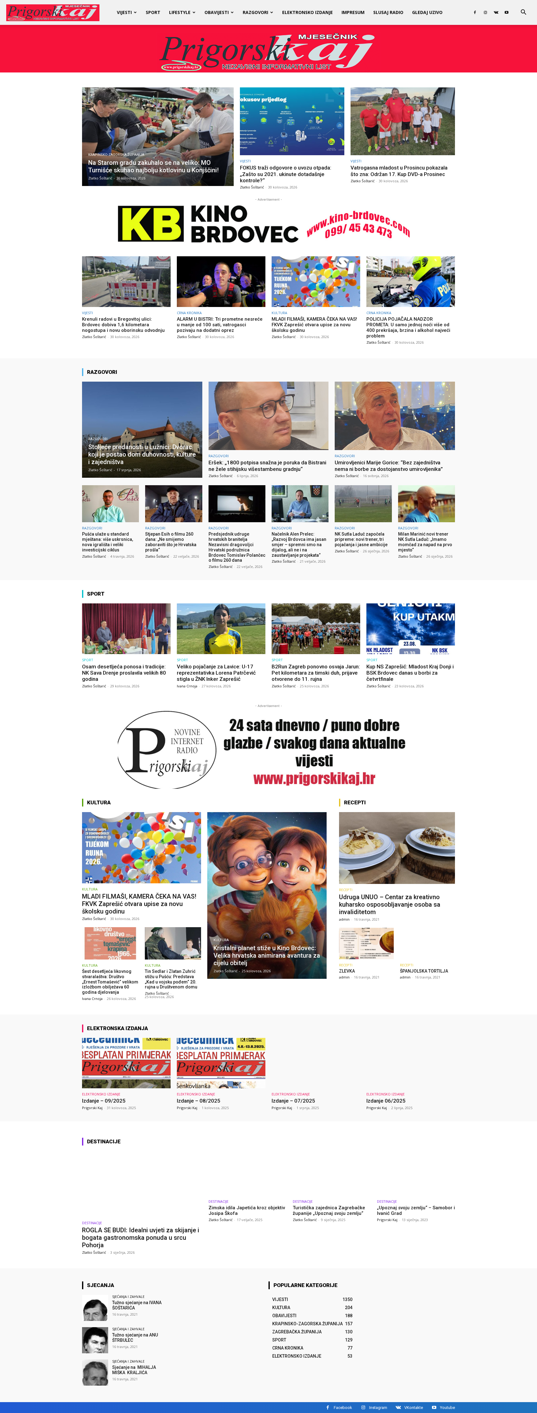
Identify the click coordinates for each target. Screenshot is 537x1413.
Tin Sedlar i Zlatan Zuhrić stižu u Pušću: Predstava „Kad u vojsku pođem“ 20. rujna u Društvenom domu (171, 979)
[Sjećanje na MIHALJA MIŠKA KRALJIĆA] (95, 1373)
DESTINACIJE (92, 1223)
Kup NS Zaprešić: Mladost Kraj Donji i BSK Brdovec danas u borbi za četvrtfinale (410, 672)
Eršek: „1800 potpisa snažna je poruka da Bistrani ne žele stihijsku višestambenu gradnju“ (267, 465)
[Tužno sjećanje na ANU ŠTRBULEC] (95, 1340)
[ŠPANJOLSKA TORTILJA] (427, 943)
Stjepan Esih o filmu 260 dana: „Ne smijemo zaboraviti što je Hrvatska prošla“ (170, 542)
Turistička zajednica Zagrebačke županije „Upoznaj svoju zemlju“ (329, 1210)
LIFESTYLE (179, 12)
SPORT (153, 12)
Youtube (447, 1407)
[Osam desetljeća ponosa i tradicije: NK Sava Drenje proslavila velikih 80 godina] (126, 628)
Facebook (343, 1407)
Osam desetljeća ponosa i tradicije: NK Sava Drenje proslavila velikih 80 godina (124, 672)
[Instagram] (485, 12)
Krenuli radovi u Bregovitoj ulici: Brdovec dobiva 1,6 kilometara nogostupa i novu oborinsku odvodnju (123, 324)
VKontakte (413, 1407)
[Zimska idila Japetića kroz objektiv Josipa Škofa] (248, 1173)
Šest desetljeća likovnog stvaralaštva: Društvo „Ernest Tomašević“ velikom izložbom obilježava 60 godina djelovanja (110, 982)
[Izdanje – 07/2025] (316, 1063)
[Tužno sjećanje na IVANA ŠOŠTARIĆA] (95, 1308)
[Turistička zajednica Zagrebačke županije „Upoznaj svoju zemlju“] (332, 1173)
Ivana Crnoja (187, 686)
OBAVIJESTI (216, 12)
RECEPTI (345, 889)
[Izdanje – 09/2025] (126, 1063)
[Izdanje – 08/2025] (221, 1063)
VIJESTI (124, 12)
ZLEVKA (347, 971)
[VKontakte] (496, 12)
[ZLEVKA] (366, 943)
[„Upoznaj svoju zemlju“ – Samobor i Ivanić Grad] (416, 1173)
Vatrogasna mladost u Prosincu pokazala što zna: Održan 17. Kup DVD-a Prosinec (399, 171)
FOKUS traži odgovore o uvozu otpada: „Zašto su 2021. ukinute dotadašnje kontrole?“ (285, 174)
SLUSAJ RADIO (388, 12)
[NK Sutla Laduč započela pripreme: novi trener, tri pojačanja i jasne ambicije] (363, 503)
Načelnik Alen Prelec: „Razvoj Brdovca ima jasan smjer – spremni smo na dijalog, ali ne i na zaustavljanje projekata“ (299, 544)
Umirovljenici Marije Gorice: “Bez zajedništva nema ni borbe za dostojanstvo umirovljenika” (389, 465)
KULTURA (279, 312)
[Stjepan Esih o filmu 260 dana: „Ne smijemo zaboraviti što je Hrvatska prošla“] (173, 503)
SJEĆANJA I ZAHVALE (128, 1296)
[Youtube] (506, 12)
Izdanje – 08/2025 (198, 1101)
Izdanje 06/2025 (386, 1101)
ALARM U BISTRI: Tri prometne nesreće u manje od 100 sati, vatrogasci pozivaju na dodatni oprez (220, 324)
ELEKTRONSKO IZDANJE (307, 12)
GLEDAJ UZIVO (427, 12)
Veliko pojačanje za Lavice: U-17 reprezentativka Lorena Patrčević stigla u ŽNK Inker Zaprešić (216, 672)
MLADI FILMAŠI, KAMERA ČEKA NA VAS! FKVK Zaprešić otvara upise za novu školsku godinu (314, 324)
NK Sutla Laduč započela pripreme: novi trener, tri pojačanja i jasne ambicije (361, 539)
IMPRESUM (353, 12)
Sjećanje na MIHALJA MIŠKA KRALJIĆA (134, 1370)
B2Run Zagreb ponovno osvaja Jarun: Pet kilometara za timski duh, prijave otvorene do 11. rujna (316, 672)
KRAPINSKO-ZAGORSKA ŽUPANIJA (116, 155)
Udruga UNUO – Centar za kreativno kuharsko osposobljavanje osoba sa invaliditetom (389, 904)
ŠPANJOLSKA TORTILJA (424, 971)
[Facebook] (475, 12)
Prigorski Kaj (92, 1107)
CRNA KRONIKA (189, 312)
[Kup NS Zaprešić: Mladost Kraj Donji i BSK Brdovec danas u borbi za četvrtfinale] (410, 628)
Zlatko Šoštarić (252, 187)
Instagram (378, 1407)
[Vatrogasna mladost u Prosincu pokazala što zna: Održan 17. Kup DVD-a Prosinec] (403, 121)
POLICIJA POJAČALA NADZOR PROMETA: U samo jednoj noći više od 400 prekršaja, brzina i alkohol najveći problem (408, 327)
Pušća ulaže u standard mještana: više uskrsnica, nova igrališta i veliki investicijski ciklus (107, 542)
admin (344, 919)
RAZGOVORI (255, 12)
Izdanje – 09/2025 (104, 1101)
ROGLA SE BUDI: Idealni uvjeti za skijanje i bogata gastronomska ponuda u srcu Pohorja (140, 1237)
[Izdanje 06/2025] (410, 1063)
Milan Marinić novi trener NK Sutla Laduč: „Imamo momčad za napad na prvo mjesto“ (425, 542)
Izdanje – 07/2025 (293, 1101)
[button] (523, 13)
